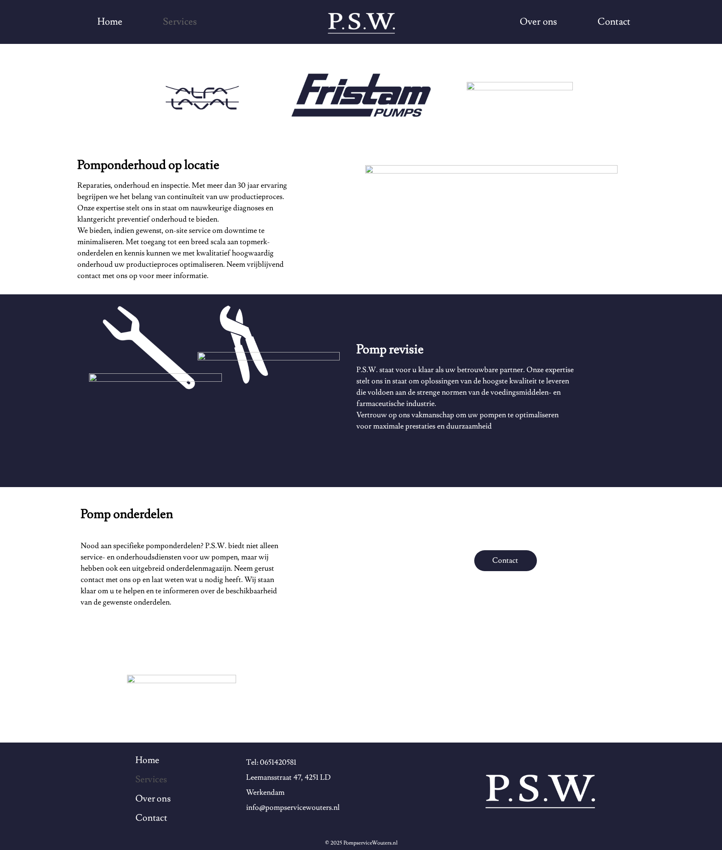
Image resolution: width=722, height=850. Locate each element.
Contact (613, 21)
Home (109, 21)
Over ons (538, 21)
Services (180, 21)
